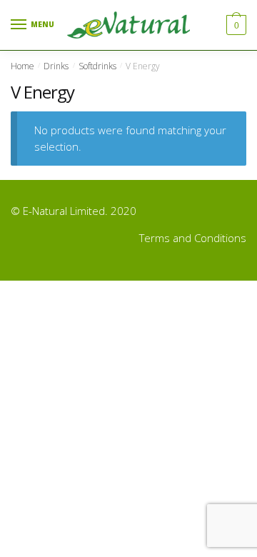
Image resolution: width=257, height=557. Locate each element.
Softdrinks (97, 66)
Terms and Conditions (192, 238)
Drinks (56, 66)
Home (22, 66)
